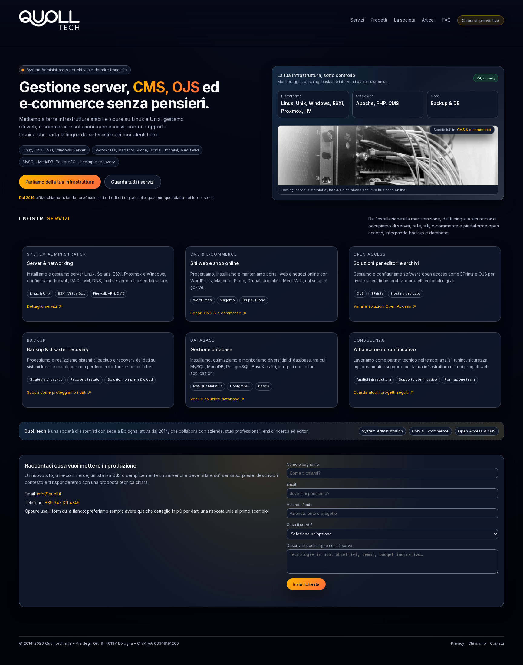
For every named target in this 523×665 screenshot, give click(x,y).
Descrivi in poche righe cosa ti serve (319, 545)
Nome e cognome (303, 464)
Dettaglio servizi (44, 306)
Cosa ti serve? (300, 524)
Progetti (379, 19)
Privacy (457, 643)
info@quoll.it (49, 493)
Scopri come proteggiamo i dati (59, 392)
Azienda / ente (300, 504)
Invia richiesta (306, 584)
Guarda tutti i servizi (133, 181)
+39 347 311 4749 (62, 502)
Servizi (357, 19)
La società (404, 19)
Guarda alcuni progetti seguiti (384, 392)
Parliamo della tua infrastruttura (59, 181)
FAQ (446, 19)
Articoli (429, 19)
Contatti (497, 643)
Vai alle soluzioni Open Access (385, 306)
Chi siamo (477, 643)
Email (291, 484)
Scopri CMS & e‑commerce (218, 313)
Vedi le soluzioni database (217, 399)
